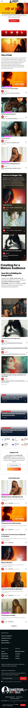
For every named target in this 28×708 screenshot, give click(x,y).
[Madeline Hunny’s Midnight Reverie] (14, 154)
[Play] (2, 91)
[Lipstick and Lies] (14, 129)
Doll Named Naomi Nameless (8, 114)
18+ (2, 86)
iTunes (6, 33)
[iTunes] (6, 32)
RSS (22, 33)
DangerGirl (10, 503)
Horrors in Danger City (12, 175)
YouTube (11, 33)
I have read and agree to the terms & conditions (12, 681)
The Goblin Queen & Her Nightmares (12, 250)
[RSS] (22, 32)
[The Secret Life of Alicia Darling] (14, 79)
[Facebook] (6, 439)
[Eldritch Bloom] (14, 219)
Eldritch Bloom (6, 228)
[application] (2, 91)
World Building (6, 411)
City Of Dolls (8, 86)
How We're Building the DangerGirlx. (11, 274)
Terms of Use (10, 705)
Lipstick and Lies (5, 138)
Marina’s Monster (7, 205)
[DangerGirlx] (14, 1)
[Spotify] (17, 32)
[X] (15, 439)
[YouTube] (12, 32)
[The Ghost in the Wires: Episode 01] (14, 579)
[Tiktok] (6, 444)
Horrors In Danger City (7, 560)
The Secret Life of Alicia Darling (9, 88)
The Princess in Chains (8, 615)
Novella (4, 586)
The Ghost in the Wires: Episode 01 (12, 589)
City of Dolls (6, 55)
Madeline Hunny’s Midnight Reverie (10, 163)
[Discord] (15, 444)
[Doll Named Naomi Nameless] (14, 104)
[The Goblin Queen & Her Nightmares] (14, 241)
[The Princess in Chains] (14, 606)
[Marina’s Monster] (14, 196)
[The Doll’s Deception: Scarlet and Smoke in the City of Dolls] (14, 364)
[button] (23, 705)
